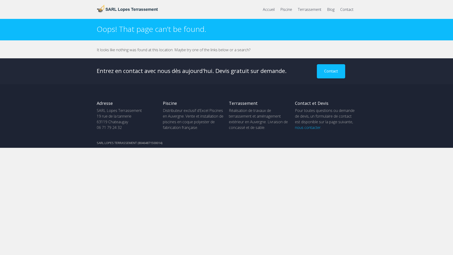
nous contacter (308, 127)
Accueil (269, 9)
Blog (331, 9)
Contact (346, 9)
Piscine (286, 9)
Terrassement (309, 9)
